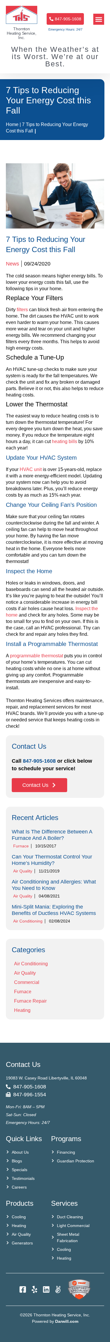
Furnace (21, 846)
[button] (98, 19)
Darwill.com (66, 1321)
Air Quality (22, 871)
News (12, 264)
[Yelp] (34, 1289)
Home (12, 124)
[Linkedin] (46, 1289)
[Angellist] (58, 1289)
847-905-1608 (39, 761)
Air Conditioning (28, 921)
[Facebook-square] (22, 1289)
